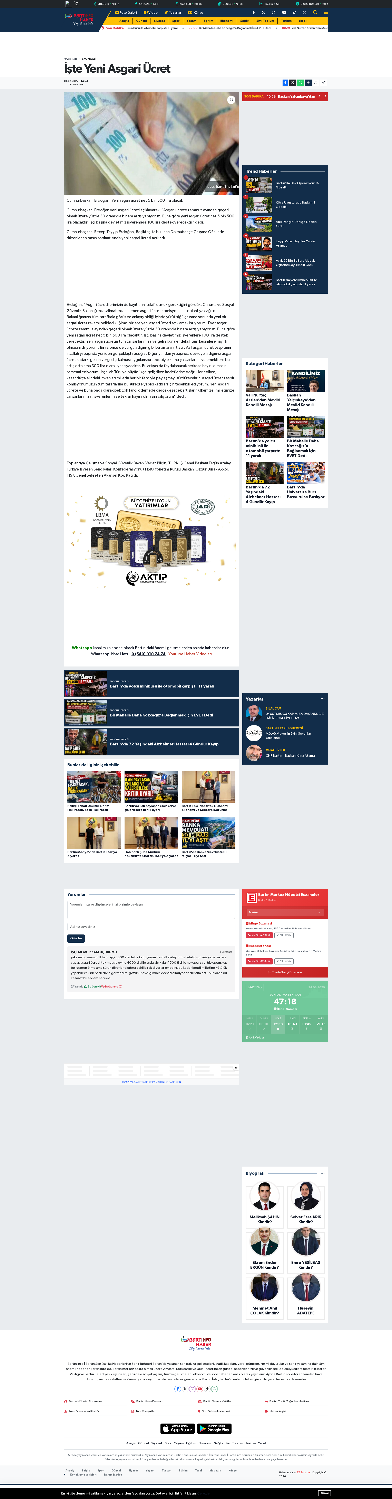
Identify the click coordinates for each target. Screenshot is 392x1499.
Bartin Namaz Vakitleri (217, 1401)
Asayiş (124, 20)
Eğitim (208, 20)
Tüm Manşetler (146, 1411)
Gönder (76, 938)
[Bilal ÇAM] (254, 713)
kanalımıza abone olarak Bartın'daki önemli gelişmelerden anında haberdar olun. (162, 648)
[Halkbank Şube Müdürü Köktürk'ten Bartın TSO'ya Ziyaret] (151, 833)
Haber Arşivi (278, 1411)
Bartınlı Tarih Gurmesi (284, 728)
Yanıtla (79, 986)
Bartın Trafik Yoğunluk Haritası (289, 1401)
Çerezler (204, 1493)
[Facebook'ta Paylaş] (285, 83)
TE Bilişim (303, 1472)
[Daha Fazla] (308, 83)
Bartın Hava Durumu (149, 1401)
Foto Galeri (128, 12)
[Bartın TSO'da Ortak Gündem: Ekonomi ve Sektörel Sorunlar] (208, 787)
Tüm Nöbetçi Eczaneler (287, 972)
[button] (319, 97)
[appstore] (177, 1428)
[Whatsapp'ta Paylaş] (300, 83)
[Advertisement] (151, 273)
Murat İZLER (275, 750)
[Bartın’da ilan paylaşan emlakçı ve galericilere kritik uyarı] (151, 787)
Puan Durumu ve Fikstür (84, 1411)
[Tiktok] (207, 1389)
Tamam (325, 1493)
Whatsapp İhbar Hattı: (128, 654)
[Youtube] (199, 1389)
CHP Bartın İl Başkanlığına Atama (290, 755)
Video (153, 12)
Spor (176, 20)
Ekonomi (226, 20)
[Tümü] (323, 699)
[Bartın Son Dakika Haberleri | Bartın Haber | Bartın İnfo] (79, 20)
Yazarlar (175, 12)
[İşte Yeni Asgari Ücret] (151, 143)
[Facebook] (177, 1389)
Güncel (141, 20)
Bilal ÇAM (273, 708)
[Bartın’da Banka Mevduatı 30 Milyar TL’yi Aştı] (208, 833)
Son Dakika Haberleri (216, 1411)
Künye (198, 12)
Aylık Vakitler (256, 1037)
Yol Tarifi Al (285, 935)
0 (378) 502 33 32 (261, 961)
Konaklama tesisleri (83, 1475)
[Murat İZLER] (254, 753)
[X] (185, 1389)
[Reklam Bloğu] (151, 540)
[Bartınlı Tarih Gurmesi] (254, 733)
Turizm (286, 20)
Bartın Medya (113, 1475)
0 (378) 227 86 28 (261, 935)
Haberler (70, 59)
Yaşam (191, 20)
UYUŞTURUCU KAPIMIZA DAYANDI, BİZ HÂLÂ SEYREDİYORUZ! (295, 716)
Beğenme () (113, 986)
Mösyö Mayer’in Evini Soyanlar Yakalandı (288, 736)
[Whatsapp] (214, 1389)
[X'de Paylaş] (292, 83)
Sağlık (244, 20)
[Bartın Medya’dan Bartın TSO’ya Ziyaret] (94, 833)
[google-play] (214, 1428)
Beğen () (94, 986)
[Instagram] (192, 1389)
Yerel (302, 20)
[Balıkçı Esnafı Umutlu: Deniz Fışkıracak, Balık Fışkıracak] (94, 787)
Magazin (215, 1470)
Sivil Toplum (265, 20)
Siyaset (159, 20)
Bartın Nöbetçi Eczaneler (85, 1401)
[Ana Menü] (324, 12)
